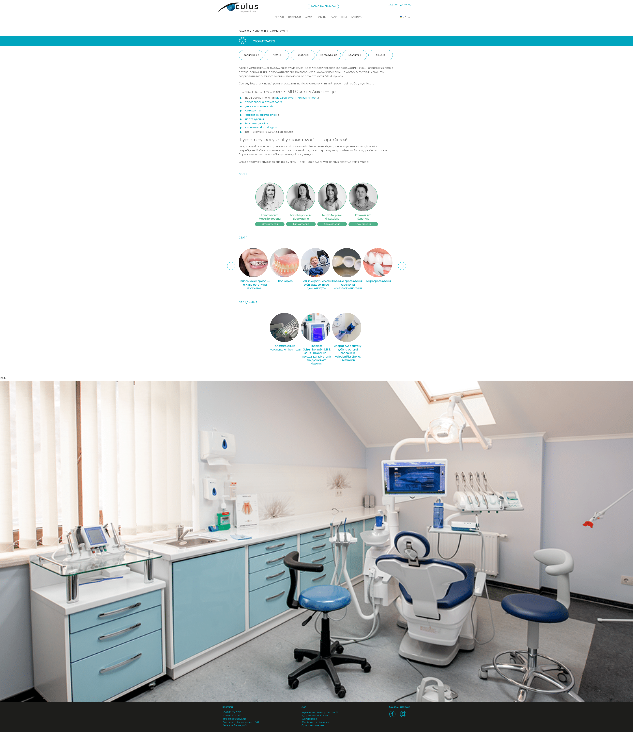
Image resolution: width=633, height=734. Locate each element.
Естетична (303, 55)
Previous (231, 266)
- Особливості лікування (315, 722)
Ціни (344, 17)
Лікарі (308, 17)
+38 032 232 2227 (232, 716)
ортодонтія (253, 110)
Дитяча (276, 55)
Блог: (303, 707)
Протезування (328, 55)
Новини (321, 17)
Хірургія (380, 55)
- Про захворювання (313, 726)
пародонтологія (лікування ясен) (296, 98)
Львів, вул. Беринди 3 (234, 726)
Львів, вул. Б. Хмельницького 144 (241, 722)
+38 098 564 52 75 (399, 5)
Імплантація (355, 55)
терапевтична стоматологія (264, 102)
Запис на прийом (323, 6)
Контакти (356, 17)
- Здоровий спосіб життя (315, 716)
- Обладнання (309, 719)
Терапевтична (251, 55)
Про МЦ (279, 17)
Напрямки (294, 17)
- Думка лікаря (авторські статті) (319, 712)
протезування (254, 119)
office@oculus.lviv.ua (234, 719)
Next (402, 266)
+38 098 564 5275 (232, 712)
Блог (334, 17)
